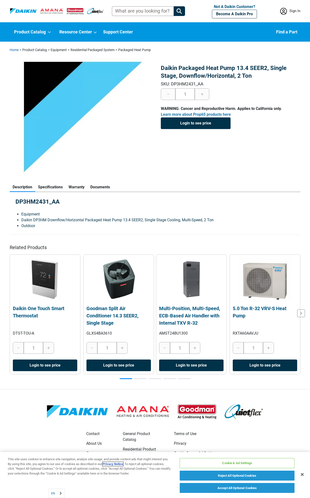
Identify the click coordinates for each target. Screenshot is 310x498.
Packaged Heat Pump (134, 50)
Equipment (59, 50)
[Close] (302, 474)
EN (53, 493)
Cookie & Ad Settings (237, 463)
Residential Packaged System (92, 50)
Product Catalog (34, 50)
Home (14, 50)
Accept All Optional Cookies (237, 488)
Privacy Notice (113, 464)
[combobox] (56, 493)
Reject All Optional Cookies (237, 475)
